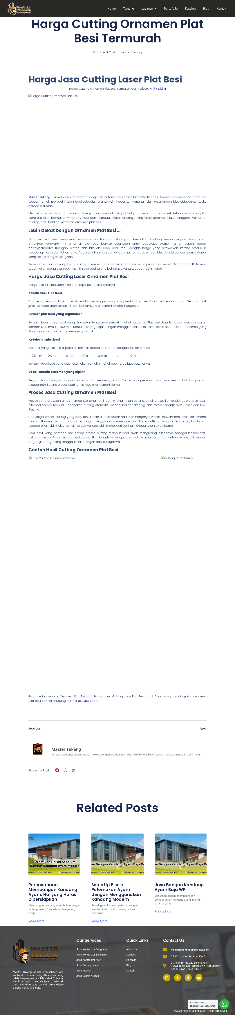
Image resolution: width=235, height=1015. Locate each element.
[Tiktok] (188, 977)
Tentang (128, 8)
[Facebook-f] (177, 977)
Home (111, 8)
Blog (206, 8)
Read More (36, 921)
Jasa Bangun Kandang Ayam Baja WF (179, 887)
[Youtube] (198, 977)
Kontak (221, 8)
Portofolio (171, 8)
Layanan (147, 8)
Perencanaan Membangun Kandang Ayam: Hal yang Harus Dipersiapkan (52, 892)
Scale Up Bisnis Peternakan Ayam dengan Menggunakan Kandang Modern (116, 892)
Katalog (190, 8)
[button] (57, 770)
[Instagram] (166, 977)
